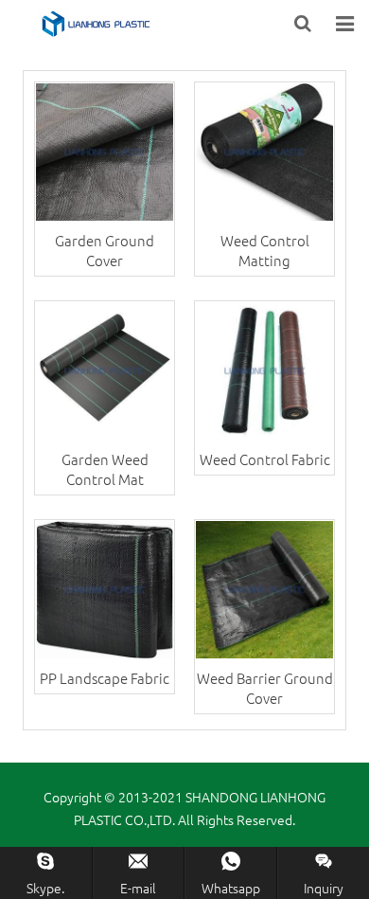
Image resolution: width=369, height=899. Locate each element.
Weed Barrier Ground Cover (265, 688)
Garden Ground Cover (104, 250)
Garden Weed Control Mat (105, 469)
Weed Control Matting (264, 250)
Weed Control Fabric (265, 459)
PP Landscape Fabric (104, 678)
